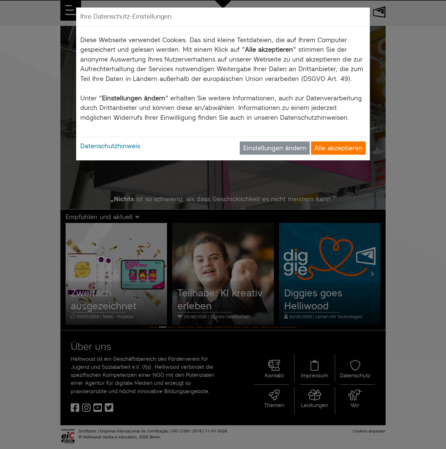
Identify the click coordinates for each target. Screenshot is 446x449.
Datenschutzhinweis (110, 146)
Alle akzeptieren (338, 148)
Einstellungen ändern (274, 148)
